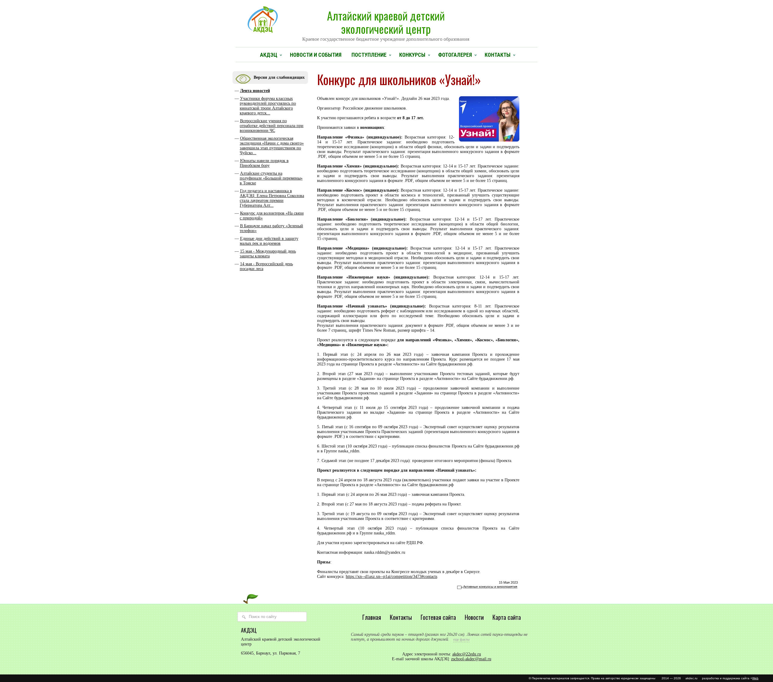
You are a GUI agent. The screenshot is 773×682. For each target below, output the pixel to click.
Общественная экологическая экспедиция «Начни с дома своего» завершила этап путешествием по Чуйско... (272, 145)
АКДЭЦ (268, 55)
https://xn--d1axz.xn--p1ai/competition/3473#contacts (391, 576)
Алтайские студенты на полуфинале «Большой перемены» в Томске (271, 178)
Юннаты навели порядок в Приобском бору (264, 163)
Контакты (498, 55)
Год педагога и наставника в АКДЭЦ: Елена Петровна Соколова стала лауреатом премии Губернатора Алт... (272, 198)
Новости (474, 617)
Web (755, 678)
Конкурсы (412, 55)
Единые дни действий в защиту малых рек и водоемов (269, 241)
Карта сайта (506, 617)
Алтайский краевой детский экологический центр (385, 24)
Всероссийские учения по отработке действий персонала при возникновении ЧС (271, 126)
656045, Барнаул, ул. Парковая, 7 (270, 653)
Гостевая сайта (438, 617)
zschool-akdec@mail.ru (471, 659)
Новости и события (316, 55)
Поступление (368, 55)
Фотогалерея (455, 55)
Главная (371, 617)
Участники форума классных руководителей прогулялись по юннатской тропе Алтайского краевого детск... (268, 105)
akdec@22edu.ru (466, 654)
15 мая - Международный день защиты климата (268, 253)
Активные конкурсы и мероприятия (490, 586)
